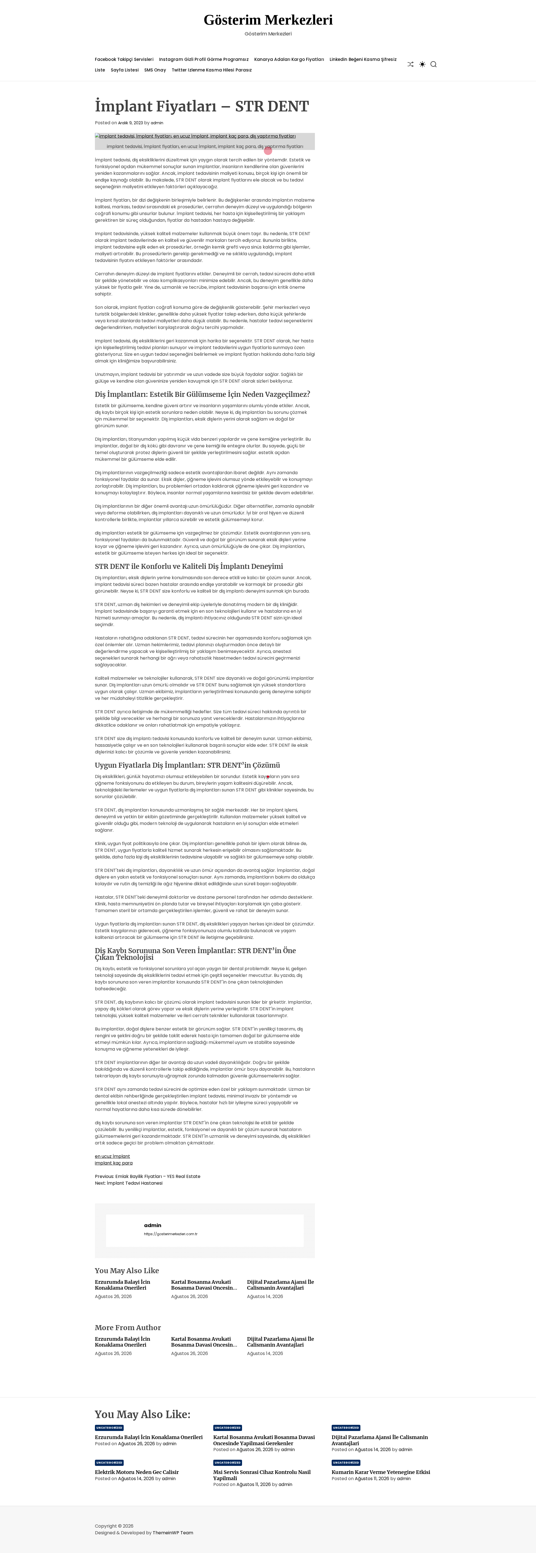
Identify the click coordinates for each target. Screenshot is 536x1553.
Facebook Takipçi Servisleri (124, 59)
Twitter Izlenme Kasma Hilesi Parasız (212, 70)
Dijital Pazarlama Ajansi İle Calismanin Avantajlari (280, 1285)
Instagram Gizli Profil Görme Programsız (204, 59)
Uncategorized (109, 1428)
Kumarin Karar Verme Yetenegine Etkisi (381, 1472)
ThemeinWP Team (173, 1533)
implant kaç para (114, 1163)
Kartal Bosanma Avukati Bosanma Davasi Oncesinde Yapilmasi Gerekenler (205, 1288)
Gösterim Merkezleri (268, 20)
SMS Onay (155, 70)
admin (157, 123)
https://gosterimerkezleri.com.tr (170, 1234)
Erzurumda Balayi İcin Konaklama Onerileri (122, 1285)
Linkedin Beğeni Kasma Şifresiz (363, 59)
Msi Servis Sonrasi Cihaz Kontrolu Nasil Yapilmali (262, 1475)
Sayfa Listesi (125, 70)
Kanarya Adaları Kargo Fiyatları (289, 59)
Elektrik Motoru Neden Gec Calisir (137, 1472)
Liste (100, 70)
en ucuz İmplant (112, 1156)
